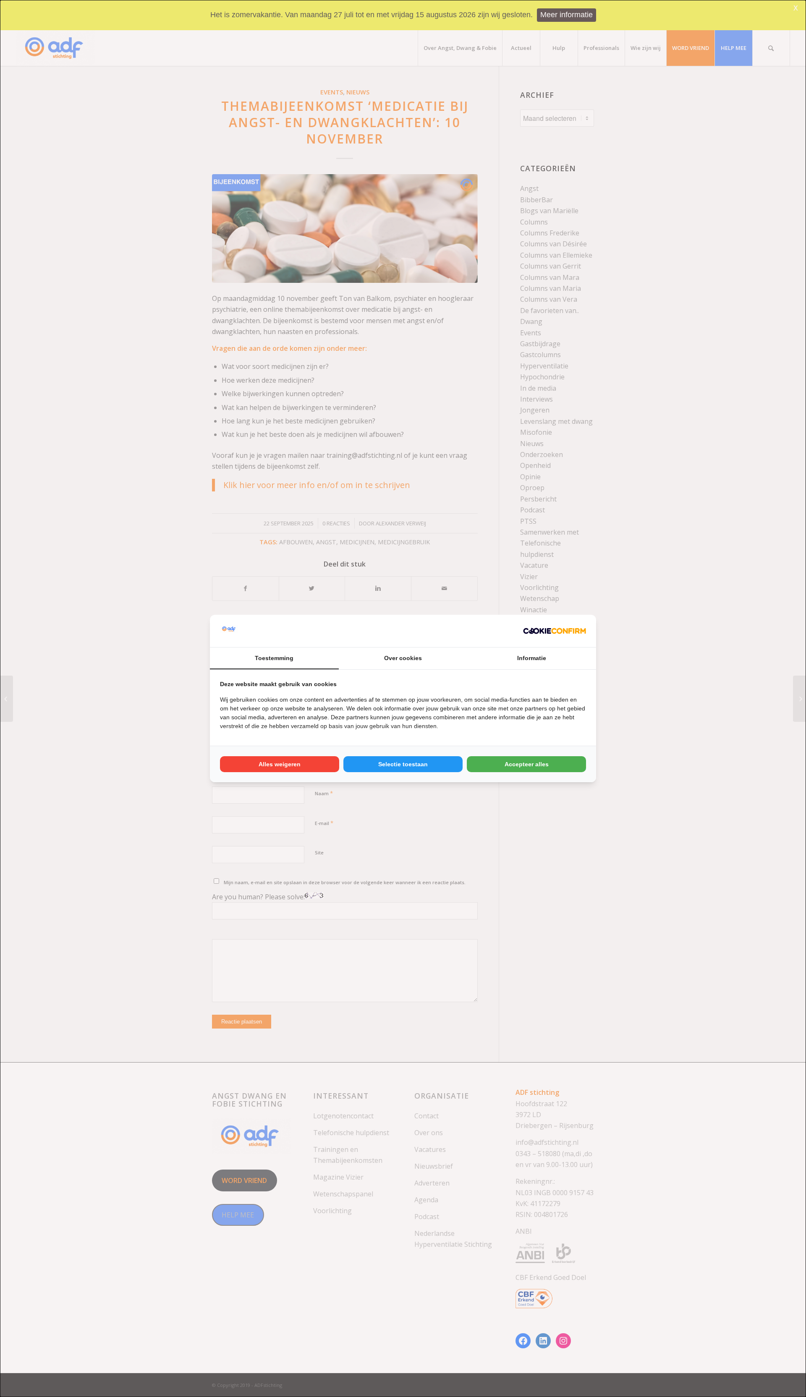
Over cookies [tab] (403, 658)
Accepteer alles (527, 764)
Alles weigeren (280, 764)
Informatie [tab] (531, 658)
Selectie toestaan (403, 764)
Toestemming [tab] (274, 658)
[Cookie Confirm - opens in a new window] (554, 630)
